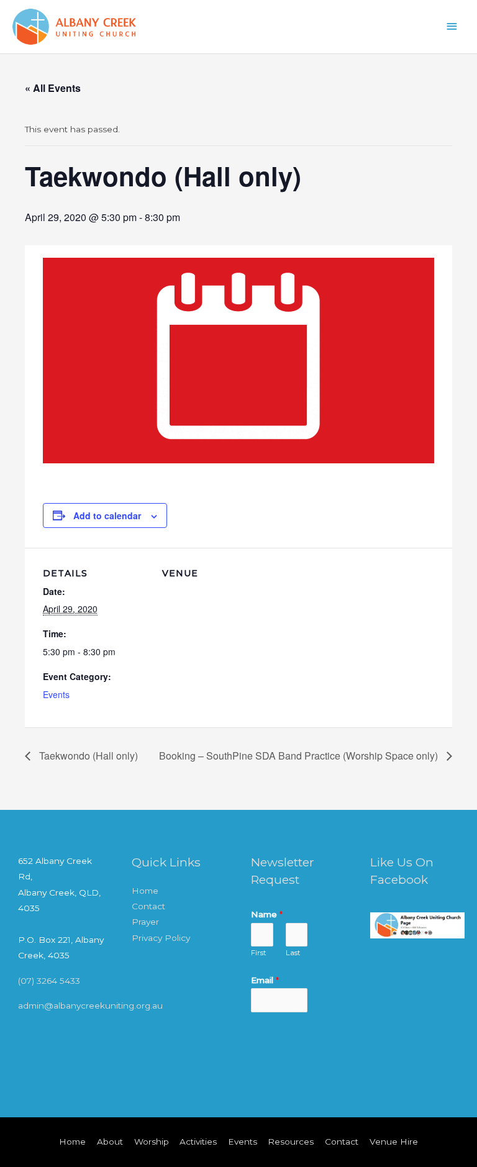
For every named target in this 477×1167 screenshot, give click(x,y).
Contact (148, 906)
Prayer (145, 922)
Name (267, 914)
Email (265, 980)
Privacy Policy (161, 938)
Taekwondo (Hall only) (87, 755)
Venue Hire (394, 1142)
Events (56, 694)
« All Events (53, 88)
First (258, 952)
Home (145, 891)
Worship (151, 1142)
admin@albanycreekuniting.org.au (90, 1005)
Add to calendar (107, 515)
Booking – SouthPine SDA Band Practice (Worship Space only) (299, 755)
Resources (291, 1142)
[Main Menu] (452, 26)
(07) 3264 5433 (49, 981)
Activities (198, 1142)
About (110, 1142)
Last (293, 952)
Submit (286, 1037)
